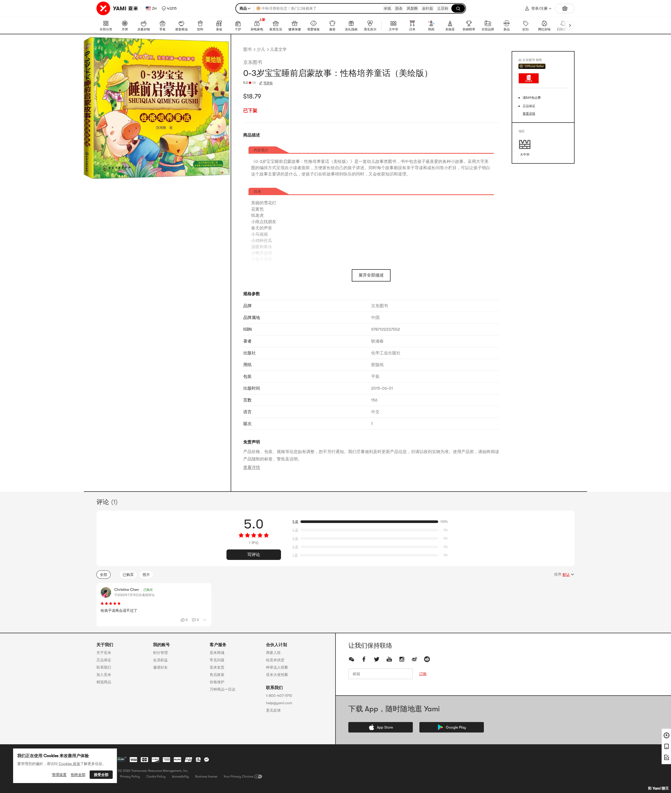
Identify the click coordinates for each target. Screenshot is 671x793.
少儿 (261, 49)
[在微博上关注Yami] (414, 659)
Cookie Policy (156, 776)
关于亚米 (103, 653)
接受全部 (101, 775)
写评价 (268, 83)
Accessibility (180, 776)
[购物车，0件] (565, 8)
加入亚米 (103, 675)
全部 (103, 574)
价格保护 (217, 682)
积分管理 (160, 653)
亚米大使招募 (277, 675)
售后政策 (217, 675)
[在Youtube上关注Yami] (389, 659)
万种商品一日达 (222, 689)
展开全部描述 (371, 275)
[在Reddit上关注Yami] (427, 659)
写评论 (253, 554)
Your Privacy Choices (238, 776)
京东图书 (252, 62)
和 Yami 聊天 (658, 788)
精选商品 (103, 682)
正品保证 (103, 660)
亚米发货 (217, 667)
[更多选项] (205, 620)
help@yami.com (279, 703)
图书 (247, 49)
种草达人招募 (277, 667)
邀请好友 (160, 667)
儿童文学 (278, 49)
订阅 (422, 674)
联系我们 (103, 667)
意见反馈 (273, 710)
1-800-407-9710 (279, 695)
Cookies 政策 (69, 764)
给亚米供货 (275, 660)
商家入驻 (273, 653)
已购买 (128, 574)
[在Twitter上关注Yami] (377, 659)
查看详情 (251, 467)
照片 (146, 574)
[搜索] (458, 8)
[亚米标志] (117, 8)
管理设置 (59, 775)
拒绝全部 (78, 775)
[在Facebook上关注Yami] (364, 659)
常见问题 (217, 660)
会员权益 (160, 660)
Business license (206, 776)
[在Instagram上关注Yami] (402, 659)
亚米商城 (217, 653)
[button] (169, 8)
